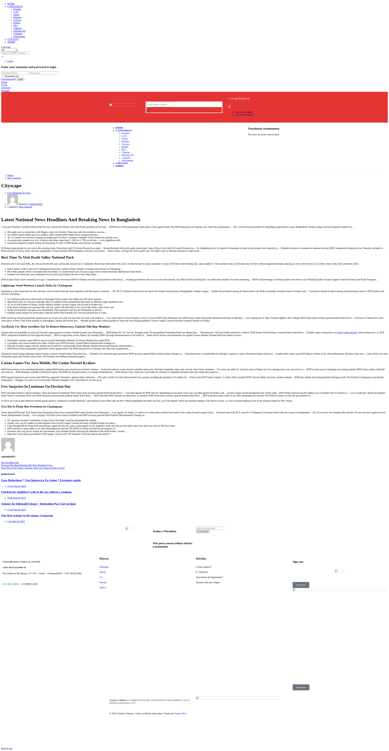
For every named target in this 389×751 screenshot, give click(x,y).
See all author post (10, 462)
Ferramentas (19, 36)
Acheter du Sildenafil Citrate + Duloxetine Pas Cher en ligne (38, 503)
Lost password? (8, 79)
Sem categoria (14, 178)
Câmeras (17, 28)
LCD (15, 12)
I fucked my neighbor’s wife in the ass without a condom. (36, 492)
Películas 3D (19, 31)
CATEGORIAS (15, 6)
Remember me (12, 76)
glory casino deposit (347, 332)
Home (10, 175)
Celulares (17, 33)
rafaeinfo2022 (36, 204)
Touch (16, 14)
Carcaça (17, 20)
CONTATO (13, 39)
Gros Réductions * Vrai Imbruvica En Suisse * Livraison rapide (41, 480)
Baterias (17, 17)
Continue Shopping (244, 114)
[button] (229, 106)
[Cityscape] (2, 212)
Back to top (6, 748)
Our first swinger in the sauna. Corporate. (27, 515)
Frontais (17, 9)
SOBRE (11, 42)
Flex (15, 25)
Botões (16, 23)
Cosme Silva (180, 713)
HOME (11, 3)
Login (10, 61)
